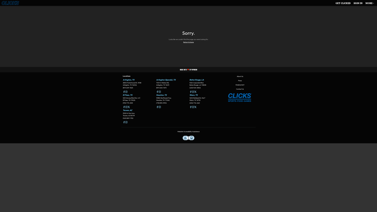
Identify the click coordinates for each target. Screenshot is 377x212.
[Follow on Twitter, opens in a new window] (195, 92)
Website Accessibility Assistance (188, 131)
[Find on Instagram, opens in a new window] (126, 92)
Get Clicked (343, 3)
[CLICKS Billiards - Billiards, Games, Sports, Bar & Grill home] (10, 2)
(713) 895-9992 (161, 103)
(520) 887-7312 (128, 118)
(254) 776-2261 (194, 103)
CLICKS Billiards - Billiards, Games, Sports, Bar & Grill (240, 97)
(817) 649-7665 (128, 88)
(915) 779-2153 (128, 103)
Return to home (188, 42)
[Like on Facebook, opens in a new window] (124, 92)
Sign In (358, 3)
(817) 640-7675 (161, 88)
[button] (369, 3)
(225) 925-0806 (195, 88)
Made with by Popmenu (99, 69)
